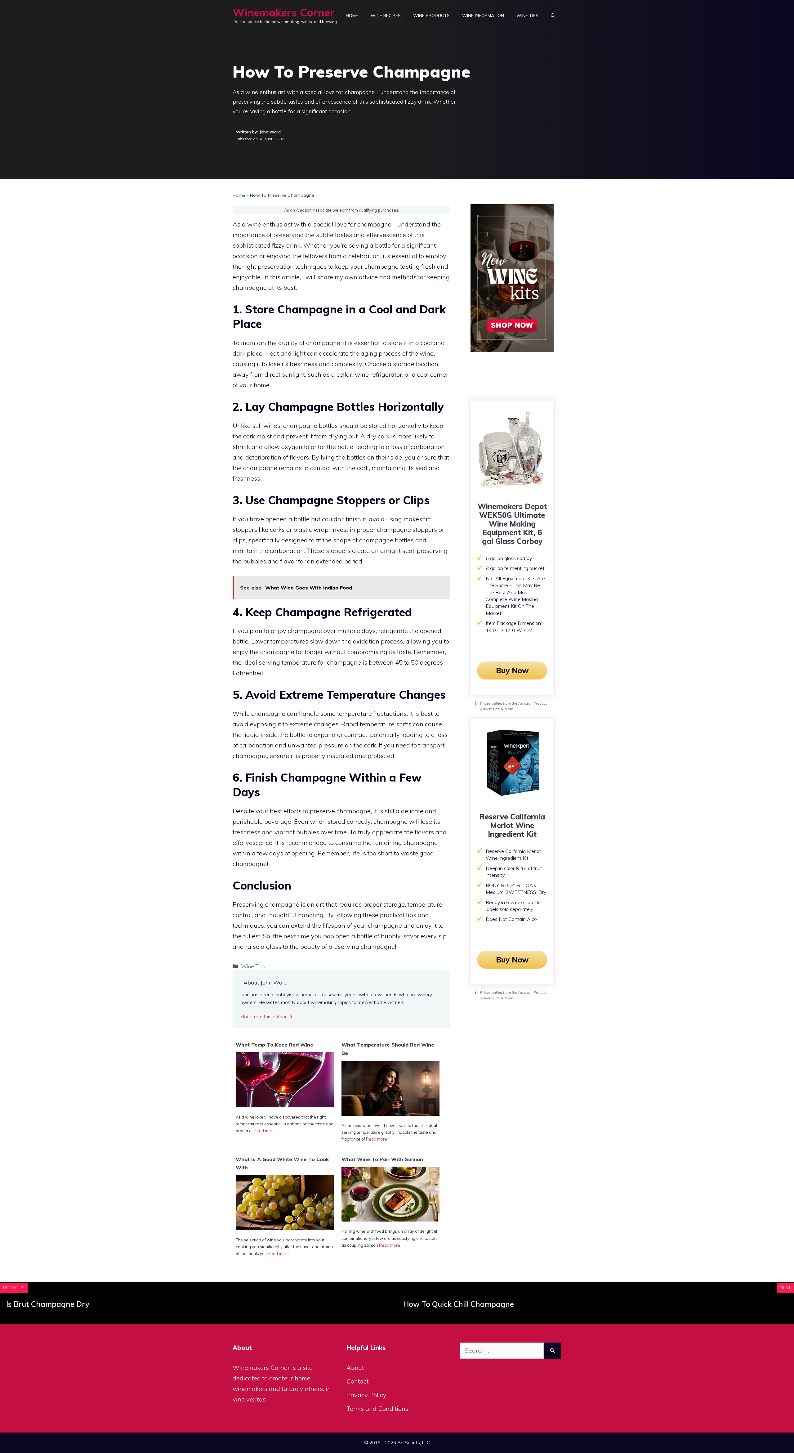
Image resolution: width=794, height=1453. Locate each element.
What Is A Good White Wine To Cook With (282, 1163)
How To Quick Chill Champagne (458, 1304)
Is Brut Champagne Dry (47, 1304)
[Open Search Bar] (553, 15)
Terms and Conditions (377, 1408)
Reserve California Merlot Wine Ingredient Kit (512, 825)
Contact (357, 1381)
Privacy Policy (366, 1395)
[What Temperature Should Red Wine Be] (390, 1113)
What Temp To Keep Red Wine (274, 1045)
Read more (264, 1130)
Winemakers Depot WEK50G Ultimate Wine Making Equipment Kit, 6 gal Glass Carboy (512, 523)
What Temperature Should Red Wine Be (387, 1049)
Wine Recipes (386, 15)
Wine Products (431, 15)
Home (352, 15)
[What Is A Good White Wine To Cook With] (285, 1228)
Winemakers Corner (284, 12)
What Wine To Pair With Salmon (382, 1159)
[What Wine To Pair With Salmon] (390, 1219)
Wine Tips (527, 15)
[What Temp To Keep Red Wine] (285, 1105)
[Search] (552, 1351)
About (355, 1367)
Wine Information (483, 15)
